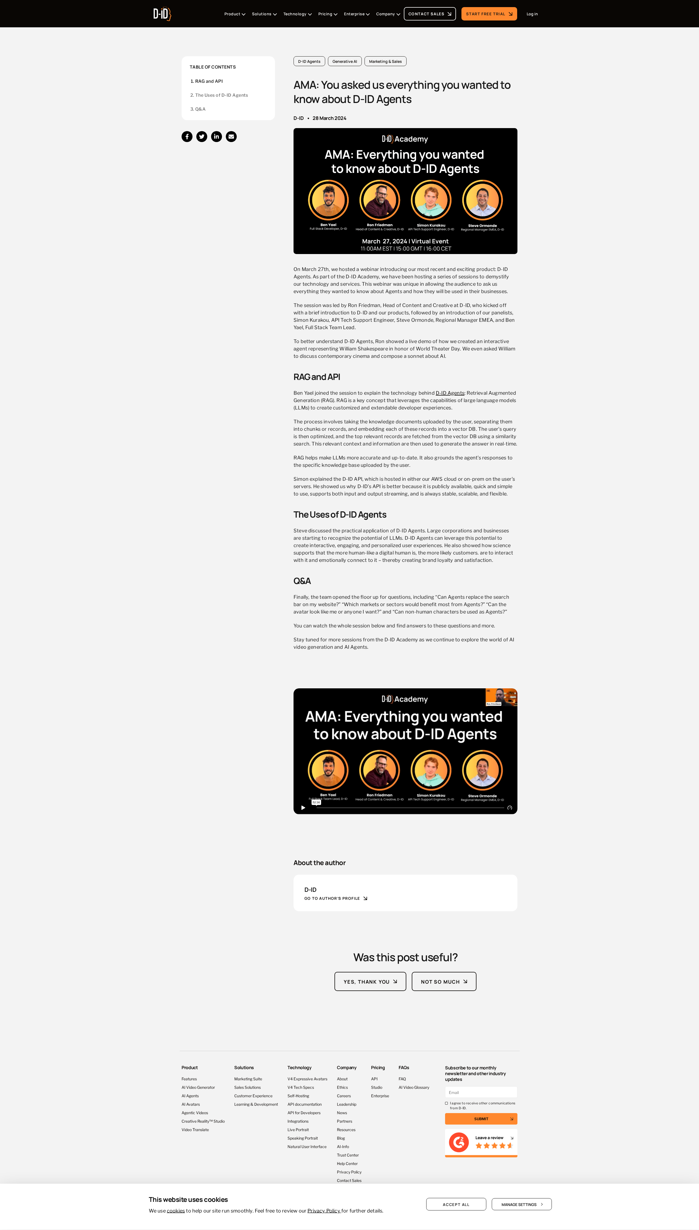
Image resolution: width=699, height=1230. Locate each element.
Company (347, 1067)
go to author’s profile (332, 898)
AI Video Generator (198, 1087)
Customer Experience (253, 1095)
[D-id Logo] (162, 12)
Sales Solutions (247, 1087)
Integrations (298, 1120)
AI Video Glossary (414, 1087)
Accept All (456, 1204)
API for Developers (304, 1112)
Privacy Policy (349, 1171)
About (342, 1078)
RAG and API (209, 81)
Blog (341, 1137)
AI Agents (190, 1095)
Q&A (200, 109)
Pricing (378, 1067)
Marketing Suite (248, 1078)
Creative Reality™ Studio (203, 1120)
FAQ (402, 1078)
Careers (344, 1095)
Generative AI (345, 61)
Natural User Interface (307, 1146)
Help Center (347, 1163)
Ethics (342, 1087)
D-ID (299, 117)
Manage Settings (519, 1204)
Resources (346, 1129)
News (342, 1112)
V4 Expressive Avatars (307, 1078)
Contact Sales (426, 13)
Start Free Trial (485, 13)
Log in (532, 13)
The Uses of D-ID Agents (221, 95)
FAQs (404, 1067)
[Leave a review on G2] (481, 1143)
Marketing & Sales (385, 61)
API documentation (305, 1104)
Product (190, 1067)
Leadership (346, 1104)
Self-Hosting (298, 1095)
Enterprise (380, 1095)
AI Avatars (191, 1104)
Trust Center (348, 1154)
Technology (300, 1067)
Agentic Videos (195, 1112)
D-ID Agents (309, 61)
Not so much (440, 981)
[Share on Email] (231, 136)
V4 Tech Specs (301, 1087)
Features (189, 1078)
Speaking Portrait (303, 1137)
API (374, 1078)
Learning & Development (256, 1104)
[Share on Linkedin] (216, 136)
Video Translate (195, 1129)
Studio (376, 1087)
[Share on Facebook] (187, 136)
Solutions (244, 1067)
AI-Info (343, 1146)
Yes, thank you (367, 981)
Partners (344, 1120)
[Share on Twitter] (201, 136)
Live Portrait (298, 1129)
